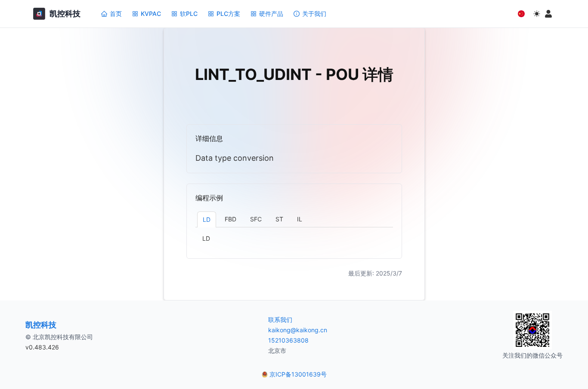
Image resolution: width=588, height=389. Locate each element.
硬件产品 (271, 13)
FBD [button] (230, 219)
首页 (116, 13)
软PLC (189, 13)
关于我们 (314, 13)
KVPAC (151, 13)
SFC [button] (256, 219)
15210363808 (288, 340)
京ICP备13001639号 (298, 374)
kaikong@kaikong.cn (297, 330)
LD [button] (206, 219)
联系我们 (280, 319)
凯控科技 (40, 324)
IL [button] (299, 219)
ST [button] (279, 219)
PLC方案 (228, 13)
